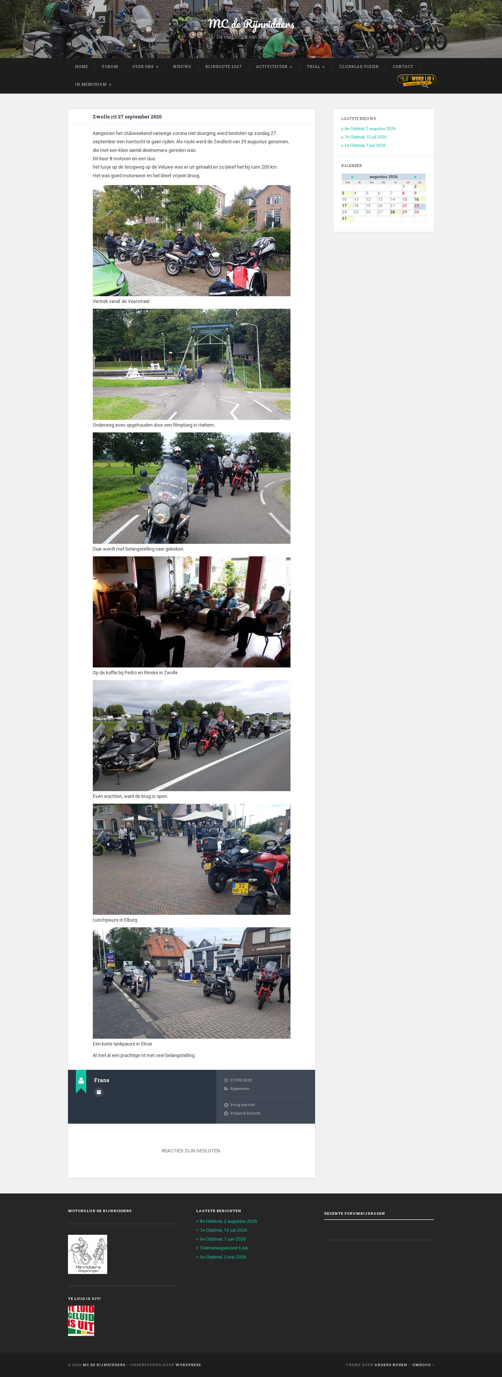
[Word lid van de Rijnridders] (417, 80)
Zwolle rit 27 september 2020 (127, 116)
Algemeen (239, 1088)
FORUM (110, 66)
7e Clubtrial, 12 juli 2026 (366, 137)
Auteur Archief (99, 1092)
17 (347, 206)
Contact (403, 66)
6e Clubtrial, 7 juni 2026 (365, 145)
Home (81, 66)
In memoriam (91, 84)
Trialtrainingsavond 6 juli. (224, 1247)
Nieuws (182, 66)
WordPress (188, 1365)
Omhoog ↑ (423, 1365)
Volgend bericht (245, 1113)
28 (395, 212)
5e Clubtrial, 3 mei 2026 (223, 1257)
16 (419, 200)
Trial (313, 66)
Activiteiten (272, 66)
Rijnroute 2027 (223, 66)
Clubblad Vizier (359, 66)
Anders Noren (390, 1365)
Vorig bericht (242, 1104)
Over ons (143, 66)
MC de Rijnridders (251, 23)
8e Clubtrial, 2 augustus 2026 (370, 128)
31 (347, 219)
